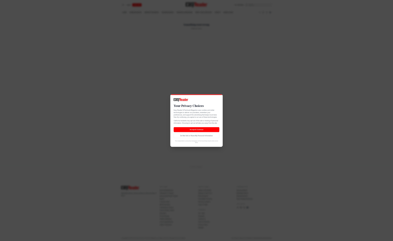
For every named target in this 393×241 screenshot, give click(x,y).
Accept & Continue (196, 129)
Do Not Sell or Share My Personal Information (196, 135)
